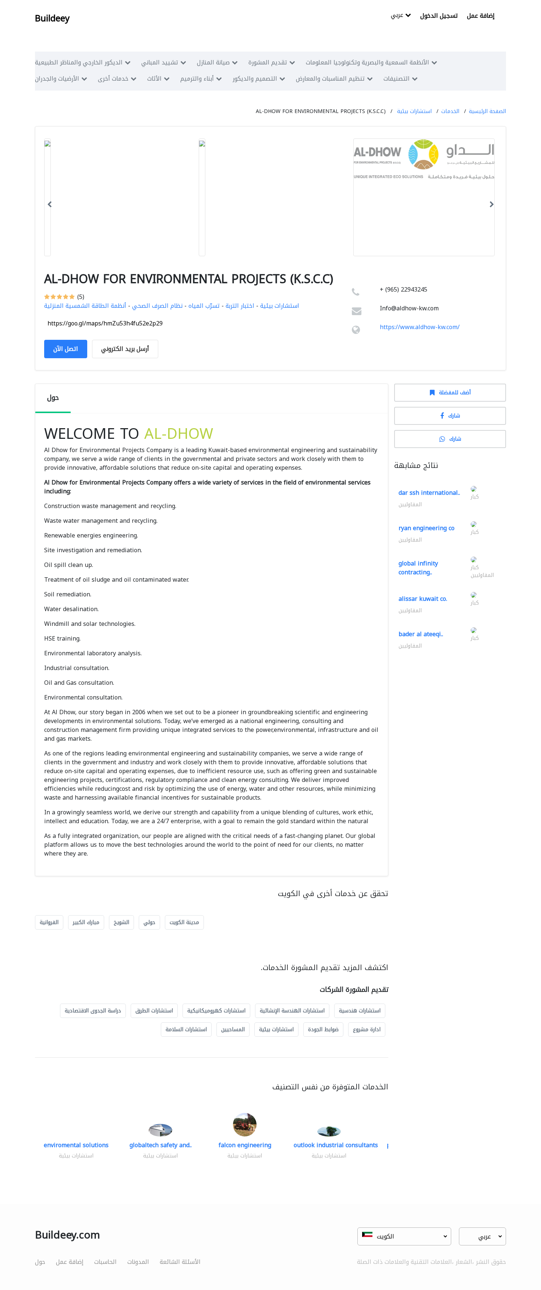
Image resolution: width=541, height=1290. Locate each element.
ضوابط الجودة (323, 1030)
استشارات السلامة (186, 1030)
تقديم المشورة (267, 62)
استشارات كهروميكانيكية (216, 1011)
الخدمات (450, 111)
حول (40, 1262)
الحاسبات (105, 1262)
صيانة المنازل (213, 62)
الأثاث (154, 78)
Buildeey (52, 18)
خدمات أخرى (113, 78)
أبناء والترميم (197, 78)
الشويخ (121, 922)
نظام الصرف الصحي (157, 305)
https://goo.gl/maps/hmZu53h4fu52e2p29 (105, 323)
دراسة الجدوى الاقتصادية (93, 1011)
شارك (454, 416)
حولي (149, 922)
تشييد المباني (159, 62)
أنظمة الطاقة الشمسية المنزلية (85, 305)
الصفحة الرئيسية (487, 111)
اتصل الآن (65, 349)
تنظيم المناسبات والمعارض (330, 78)
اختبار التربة (240, 305)
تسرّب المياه (204, 305)
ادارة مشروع (367, 1030)
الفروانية (49, 922)
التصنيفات (396, 78)
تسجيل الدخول (439, 15)
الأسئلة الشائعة (180, 1262)
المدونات (138, 1262)
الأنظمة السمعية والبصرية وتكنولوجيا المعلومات (367, 62)
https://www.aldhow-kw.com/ (420, 327)
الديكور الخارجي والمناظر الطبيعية (79, 62)
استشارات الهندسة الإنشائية (292, 1011)
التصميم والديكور (255, 78)
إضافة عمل (481, 15)
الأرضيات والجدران (57, 78)
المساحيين (233, 1030)
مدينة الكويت (184, 922)
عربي (398, 16)
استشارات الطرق (154, 1011)
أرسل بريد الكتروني (125, 349)
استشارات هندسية (360, 1011)
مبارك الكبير (86, 922)
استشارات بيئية (414, 111)
